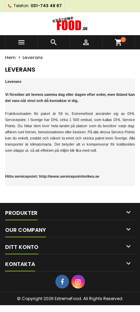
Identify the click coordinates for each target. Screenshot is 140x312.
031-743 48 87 (46, 6)
